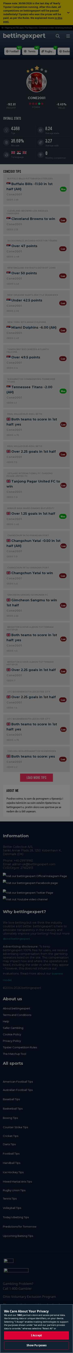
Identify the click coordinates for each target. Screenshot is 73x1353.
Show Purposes (37, 1345)
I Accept (36, 1335)
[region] (36, 1328)
